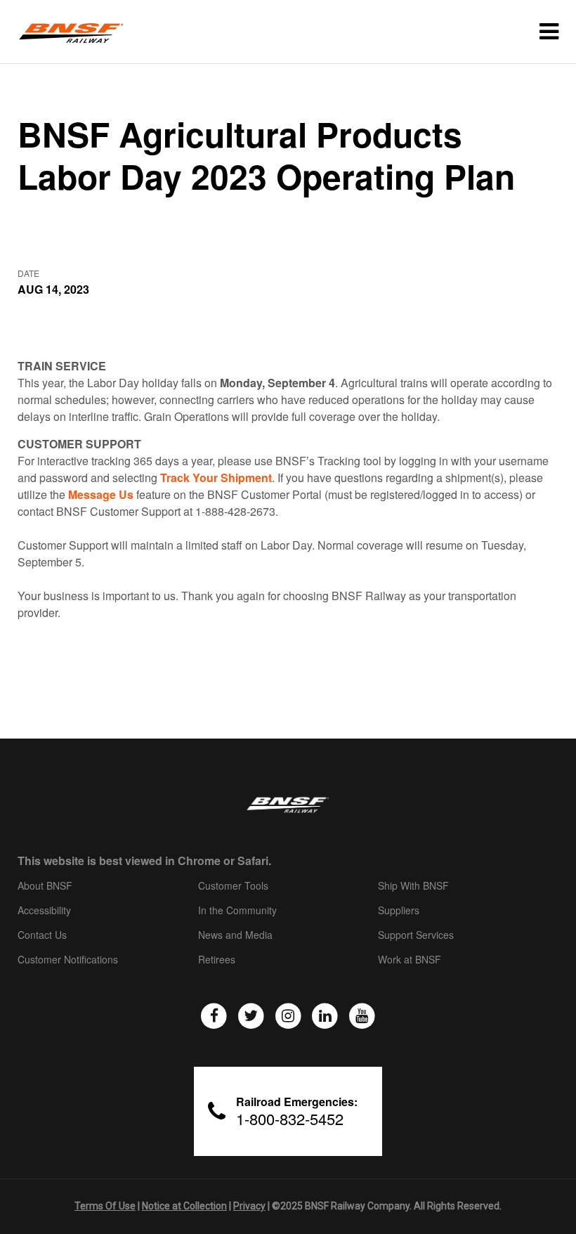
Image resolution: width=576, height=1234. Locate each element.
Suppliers (398, 910)
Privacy (249, 1206)
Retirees (216, 960)
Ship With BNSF (413, 886)
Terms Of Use (105, 1206)
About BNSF (45, 886)
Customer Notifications (68, 960)
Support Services (416, 935)
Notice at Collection (184, 1206)
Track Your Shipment (216, 477)
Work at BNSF (409, 960)
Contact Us (42, 935)
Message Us (100, 494)
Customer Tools (233, 886)
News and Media (235, 935)
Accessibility (44, 910)
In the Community (237, 910)
